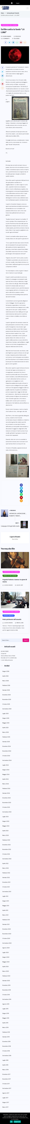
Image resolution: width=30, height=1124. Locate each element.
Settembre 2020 (7, 943)
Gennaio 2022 (6, 877)
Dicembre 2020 (6, 929)
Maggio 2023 (5, 826)
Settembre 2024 (6, 760)
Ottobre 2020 (6, 938)
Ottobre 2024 (6, 755)
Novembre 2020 (6, 934)
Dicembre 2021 (6, 882)
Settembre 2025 (6, 709)
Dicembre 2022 (6, 845)
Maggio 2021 (5, 905)
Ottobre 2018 (6, 1051)
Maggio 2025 (5, 723)
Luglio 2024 (5, 765)
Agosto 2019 (5, 1004)
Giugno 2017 (5, 1102)
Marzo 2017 (5, 1107)
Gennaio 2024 (6, 793)
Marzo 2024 (5, 784)
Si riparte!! (3, 653)
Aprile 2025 (5, 727)
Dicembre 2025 (6, 695)
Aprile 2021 (5, 910)
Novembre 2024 (6, 751)
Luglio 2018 (5, 1060)
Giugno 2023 (5, 821)
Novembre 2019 (6, 990)
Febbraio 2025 (6, 737)
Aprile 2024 (5, 779)
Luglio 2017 (5, 1098)
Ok (11, 1121)
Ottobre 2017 (6, 1083)
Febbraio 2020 (6, 976)
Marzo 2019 (5, 1027)
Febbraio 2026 (6, 685)
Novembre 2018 (6, 1046)
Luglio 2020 (5, 952)
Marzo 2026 (5, 681)
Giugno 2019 (5, 1013)
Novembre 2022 (6, 849)
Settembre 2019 (6, 999)
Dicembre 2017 (6, 1074)
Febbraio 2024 (6, 788)
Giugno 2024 (5, 770)
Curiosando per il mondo (13, 13)
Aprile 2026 (5, 676)
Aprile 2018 (5, 1065)
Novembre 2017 (6, 1079)
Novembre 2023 (6, 802)
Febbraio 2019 (6, 1032)
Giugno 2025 (5, 718)
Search (26, 640)
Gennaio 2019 (6, 1037)
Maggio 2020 (5, 962)
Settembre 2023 (6, 812)
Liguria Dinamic (8, 585)
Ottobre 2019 (6, 994)
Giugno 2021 (5, 901)
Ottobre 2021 (6, 887)
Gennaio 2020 (6, 980)
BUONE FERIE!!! (4, 651)
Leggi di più (17, 1121)
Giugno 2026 (5, 671)
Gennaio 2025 (6, 741)
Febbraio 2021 (6, 919)
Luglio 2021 (5, 896)
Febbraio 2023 (6, 840)
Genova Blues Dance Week (8, 656)
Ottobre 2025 (6, 704)
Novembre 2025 (6, 699)
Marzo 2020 (5, 971)
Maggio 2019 (5, 1018)
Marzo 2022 (5, 868)
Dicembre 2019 (6, 985)
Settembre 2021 (6, 891)
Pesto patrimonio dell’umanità (12, 619)
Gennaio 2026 (6, 690)
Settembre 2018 (6, 1055)
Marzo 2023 (5, 835)
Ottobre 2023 (6, 807)
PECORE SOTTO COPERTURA (9, 658)
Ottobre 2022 (6, 854)
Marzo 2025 (5, 732)
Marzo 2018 (5, 1069)
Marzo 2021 (5, 915)
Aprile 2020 (5, 966)
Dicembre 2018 (6, 1041)
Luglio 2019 (5, 1009)
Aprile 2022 (5, 863)
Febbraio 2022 (6, 873)
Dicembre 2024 (6, 746)
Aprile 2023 (5, 830)
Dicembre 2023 (6, 798)
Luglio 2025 (5, 713)
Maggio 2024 (5, 774)
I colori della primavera (7, 660)
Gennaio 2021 (5, 924)
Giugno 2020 (5, 957)
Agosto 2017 (5, 1093)
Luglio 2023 (5, 816)
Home (2, 13)
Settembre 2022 (6, 859)
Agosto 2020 (6, 948)
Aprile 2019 (5, 1023)
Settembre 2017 (6, 1088)
